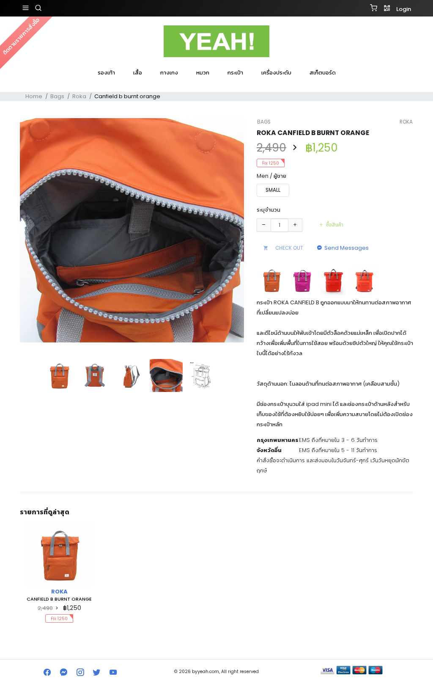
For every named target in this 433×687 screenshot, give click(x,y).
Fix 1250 (270, 163)
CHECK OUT (288, 248)
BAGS (264, 122)
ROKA (406, 122)
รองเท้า (106, 73)
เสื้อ (137, 73)
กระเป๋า (235, 73)
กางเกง (169, 73)
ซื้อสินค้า (334, 224)
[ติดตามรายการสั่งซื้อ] (216, 84)
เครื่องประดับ (276, 73)
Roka (79, 96)
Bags (57, 96)
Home (33, 96)
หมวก (202, 73)
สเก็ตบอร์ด (323, 73)
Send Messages (346, 248)
